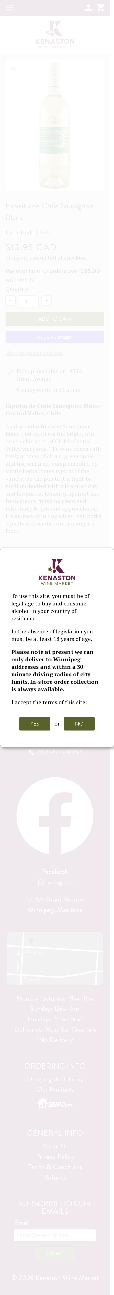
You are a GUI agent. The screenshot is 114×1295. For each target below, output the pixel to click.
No (79, 724)
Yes (34, 724)
